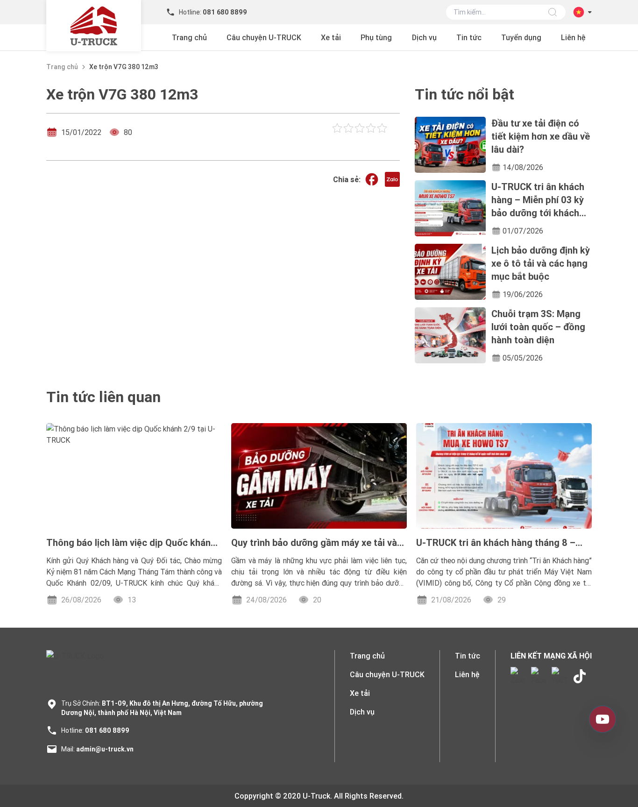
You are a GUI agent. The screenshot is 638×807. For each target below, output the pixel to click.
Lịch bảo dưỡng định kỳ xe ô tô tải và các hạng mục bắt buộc (540, 263)
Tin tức (469, 37)
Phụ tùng (376, 37)
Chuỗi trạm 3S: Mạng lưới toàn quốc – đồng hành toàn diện (538, 327)
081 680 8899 (107, 730)
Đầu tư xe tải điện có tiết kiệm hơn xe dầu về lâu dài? (540, 136)
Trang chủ (189, 37)
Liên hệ (573, 37)
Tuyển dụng (521, 37)
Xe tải (331, 37)
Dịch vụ (424, 37)
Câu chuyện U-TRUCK (264, 37)
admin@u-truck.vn (105, 749)
